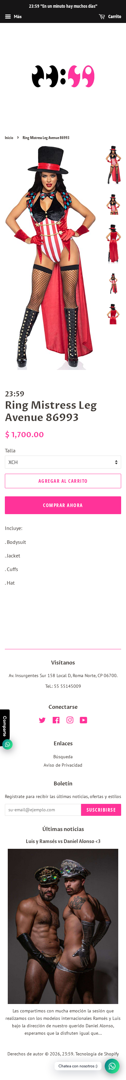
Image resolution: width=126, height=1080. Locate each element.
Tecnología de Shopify (97, 1054)
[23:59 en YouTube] (83, 721)
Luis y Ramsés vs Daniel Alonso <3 (63, 842)
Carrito (114, 16)
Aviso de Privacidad (63, 765)
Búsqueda (63, 757)
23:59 (67, 1054)
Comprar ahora (63, 505)
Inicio (9, 137)
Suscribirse (101, 809)
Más (17, 16)
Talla (10, 450)
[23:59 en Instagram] (69, 721)
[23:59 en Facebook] (56, 721)
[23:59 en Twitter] (42, 721)
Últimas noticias (63, 829)
